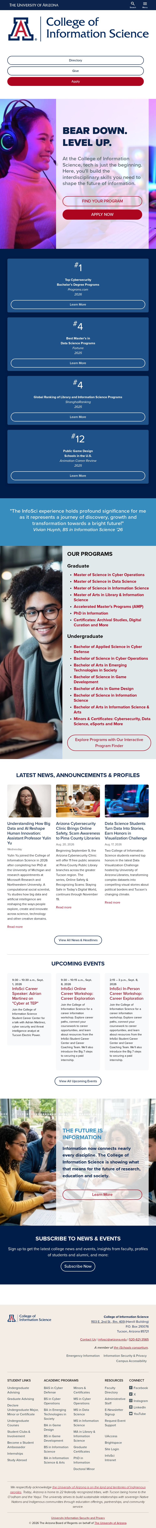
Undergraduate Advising (18, 1390)
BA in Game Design (52, 1427)
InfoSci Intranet (110, 1458)
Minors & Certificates (82, 1390)
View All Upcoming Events (78, 1081)
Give (75, 71)
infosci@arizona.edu (112, 1340)
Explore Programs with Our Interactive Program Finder (109, 742)
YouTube (140, 1414)
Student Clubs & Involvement (18, 1434)
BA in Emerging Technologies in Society (55, 1414)
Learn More (78, 305)
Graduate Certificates (82, 1449)
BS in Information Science (56, 1449)
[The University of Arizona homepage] (34, 5)
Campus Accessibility (131, 1361)
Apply (76, 81)
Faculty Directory (111, 1390)
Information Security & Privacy (125, 1356)
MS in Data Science (81, 1412)
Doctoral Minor (84, 1469)
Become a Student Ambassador (20, 1445)
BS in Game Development (53, 1438)
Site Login (112, 1449)
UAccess (111, 1436)
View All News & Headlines (78, 940)
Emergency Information (83, 1356)
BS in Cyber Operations (52, 1401)
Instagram (141, 1401)
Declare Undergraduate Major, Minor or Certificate (23, 1409)
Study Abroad (17, 1460)
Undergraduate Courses (18, 1423)
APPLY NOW (102, 214)
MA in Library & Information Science (84, 1436)
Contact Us (88, 1340)
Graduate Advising (20, 1399)
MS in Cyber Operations (82, 1401)
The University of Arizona (110, 1523)
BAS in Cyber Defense (53, 1390)
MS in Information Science (86, 1423)
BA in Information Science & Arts (56, 1460)
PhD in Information (82, 1460)
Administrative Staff (115, 1401)
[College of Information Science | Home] (78, 29)
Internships (15, 1454)
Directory (75, 60)
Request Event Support (115, 1423)
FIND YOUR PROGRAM (102, 201)
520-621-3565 (139, 1340)
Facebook (141, 1388)
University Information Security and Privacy (78, 1518)
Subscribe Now (78, 1266)
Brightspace (113, 1443)
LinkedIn (140, 1407)
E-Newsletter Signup (114, 1412)
